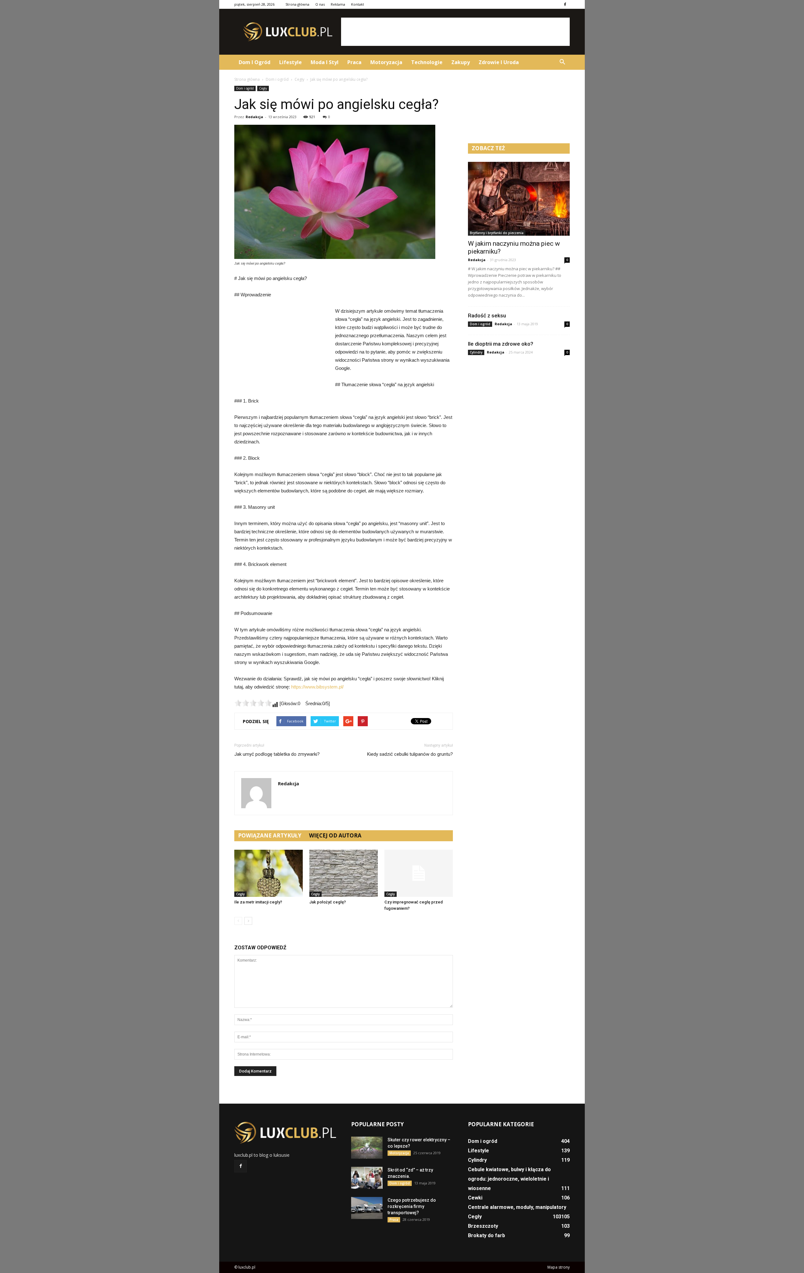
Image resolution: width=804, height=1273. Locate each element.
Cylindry (476, 352)
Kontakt (357, 4)
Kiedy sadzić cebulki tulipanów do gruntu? (410, 754)
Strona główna (297, 4)
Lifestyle (290, 62)
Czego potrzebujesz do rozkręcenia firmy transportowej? (412, 1206)
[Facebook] (565, 4)
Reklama (338, 4)
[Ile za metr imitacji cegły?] (268, 873)
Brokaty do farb (486, 1235)
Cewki (475, 1198)
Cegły (263, 88)
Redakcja (254, 116)
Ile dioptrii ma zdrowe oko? (500, 344)
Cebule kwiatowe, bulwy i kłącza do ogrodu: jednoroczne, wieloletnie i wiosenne (509, 1178)
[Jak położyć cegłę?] (343, 873)
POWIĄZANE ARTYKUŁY (270, 835)
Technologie (427, 62)
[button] (562, 62)
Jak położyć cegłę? (327, 902)
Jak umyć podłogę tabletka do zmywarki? (277, 754)
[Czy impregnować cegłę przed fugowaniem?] (418, 873)
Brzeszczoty (483, 1226)
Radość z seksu (487, 315)
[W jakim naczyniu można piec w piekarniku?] (519, 199)
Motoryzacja (386, 62)
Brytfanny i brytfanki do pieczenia (497, 233)
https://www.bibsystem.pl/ (317, 686)
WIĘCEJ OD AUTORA (335, 835)
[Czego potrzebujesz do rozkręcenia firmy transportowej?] (367, 1208)
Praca (354, 62)
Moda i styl (325, 62)
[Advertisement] (455, 32)
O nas (320, 4)
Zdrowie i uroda (499, 62)
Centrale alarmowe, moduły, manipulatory (517, 1207)
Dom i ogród (254, 62)
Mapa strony (558, 1267)
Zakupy (460, 62)
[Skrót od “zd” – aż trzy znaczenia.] (367, 1178)
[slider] (253, 703)
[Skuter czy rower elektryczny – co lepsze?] (367, 1148)
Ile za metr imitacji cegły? (258, 902)
